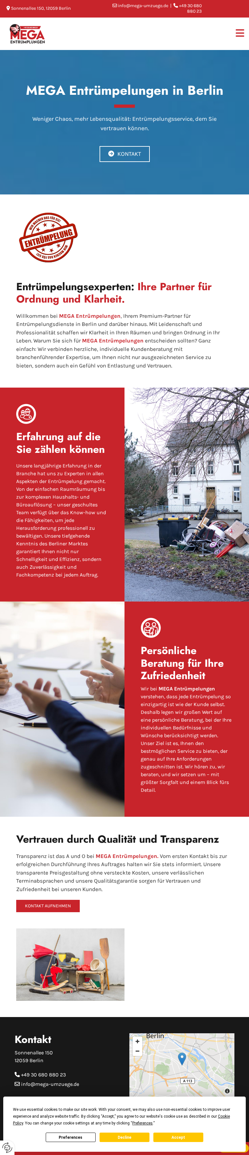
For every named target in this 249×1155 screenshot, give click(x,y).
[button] (125, 154)
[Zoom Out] (137, 1051)
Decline (124, 1137)
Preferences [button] (142, 1123)
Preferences (70, 1137)
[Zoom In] (137, 1041)
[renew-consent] (7, 1147)
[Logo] (35, 34)
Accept (178, 1137)
